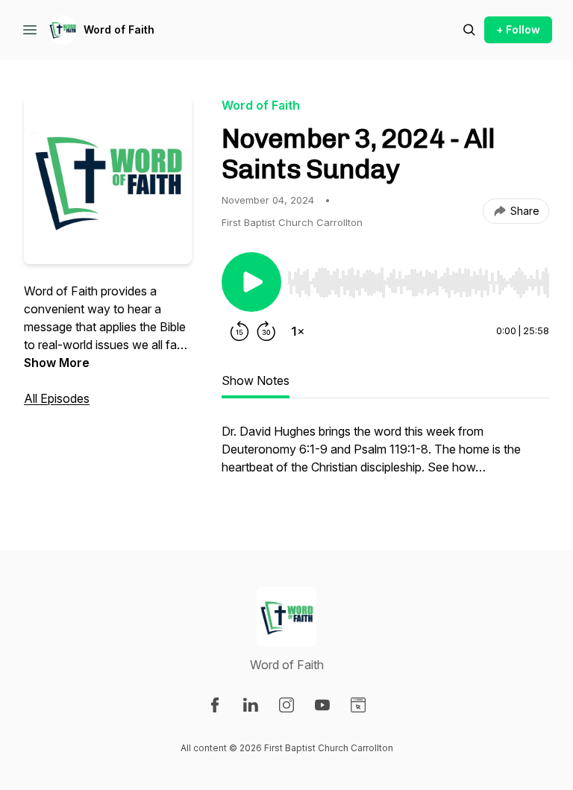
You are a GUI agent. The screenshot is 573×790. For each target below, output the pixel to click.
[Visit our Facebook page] (214, 704)
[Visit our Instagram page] (286, 704)
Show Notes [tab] (255, 380)
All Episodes (57, 398)
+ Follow (518, 29)
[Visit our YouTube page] (322, 704)
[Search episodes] (469, 30)
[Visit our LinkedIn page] (250, 704)
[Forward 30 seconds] (266, 331)
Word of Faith (119, 29)
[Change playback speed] (298, 331)
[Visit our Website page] (358, 704)
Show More (57, 362)
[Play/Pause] (251, 282)
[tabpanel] (385, 456)
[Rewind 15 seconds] (239, 331)
